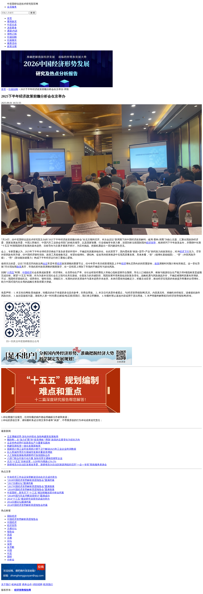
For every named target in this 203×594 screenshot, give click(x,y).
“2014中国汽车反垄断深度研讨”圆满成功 (28, 495)
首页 (9, 18)
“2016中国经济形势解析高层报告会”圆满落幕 (30, 489)
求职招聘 (37, 584)
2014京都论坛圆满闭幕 (19, 502)
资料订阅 (12, 34)
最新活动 (12, 43)
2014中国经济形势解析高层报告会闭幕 (27, 505)
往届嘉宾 (12, 40)
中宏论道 (12, 24)
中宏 (9, 553)
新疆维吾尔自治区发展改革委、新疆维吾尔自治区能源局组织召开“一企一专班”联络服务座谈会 (57, 464)
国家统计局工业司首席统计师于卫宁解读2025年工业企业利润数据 (41, 449)
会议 (45, 263)
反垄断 (10, 547)
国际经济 (12, 516)
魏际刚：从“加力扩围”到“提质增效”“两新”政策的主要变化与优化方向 (43, 439)
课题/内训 (12, 31)
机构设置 (16, 584)
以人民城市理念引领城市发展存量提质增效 (29, 452)
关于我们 (6, 584)
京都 (9, 538)
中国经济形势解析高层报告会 (22, 519)
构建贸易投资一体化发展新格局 (23, 446)
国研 (9, 556)
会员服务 (12, 7)
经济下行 (184, 251)
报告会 (10, 531)
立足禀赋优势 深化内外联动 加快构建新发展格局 (32, 436)
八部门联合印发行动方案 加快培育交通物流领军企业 (34, 458)
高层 (9, 534)
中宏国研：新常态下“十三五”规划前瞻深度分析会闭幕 (35, 492)
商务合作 (27, 584)
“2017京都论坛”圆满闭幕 (20, 483)
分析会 (10, 559)
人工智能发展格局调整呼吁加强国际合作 (28, 455)
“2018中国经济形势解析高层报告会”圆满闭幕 (30, 480)
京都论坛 (12, 528)
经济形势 (151, 242)
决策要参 (12, 27)
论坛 (9, 541)
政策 (157, 263)
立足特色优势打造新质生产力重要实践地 (28, 442)
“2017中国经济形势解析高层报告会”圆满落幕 (30, 486)
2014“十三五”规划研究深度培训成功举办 (28, 499)
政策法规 (12, 46)
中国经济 (27, 272)
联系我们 (48, 584)
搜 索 (32, 13)
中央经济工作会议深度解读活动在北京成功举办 (32, 477)
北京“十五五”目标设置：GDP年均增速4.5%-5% (31, 461)
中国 (9, 550)
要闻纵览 (12, 21)
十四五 (10, 272)
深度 (9, 544)
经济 (59, 263)
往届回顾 (12, 37)
